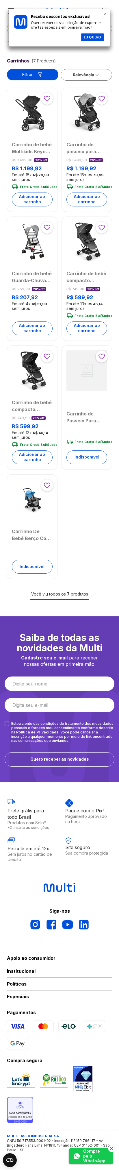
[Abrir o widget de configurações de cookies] (10, 1160)
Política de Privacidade (37, 732)
